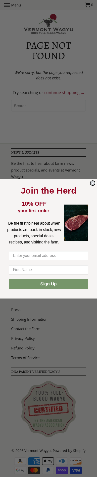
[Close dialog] (92, 183)
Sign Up (48, 283)
